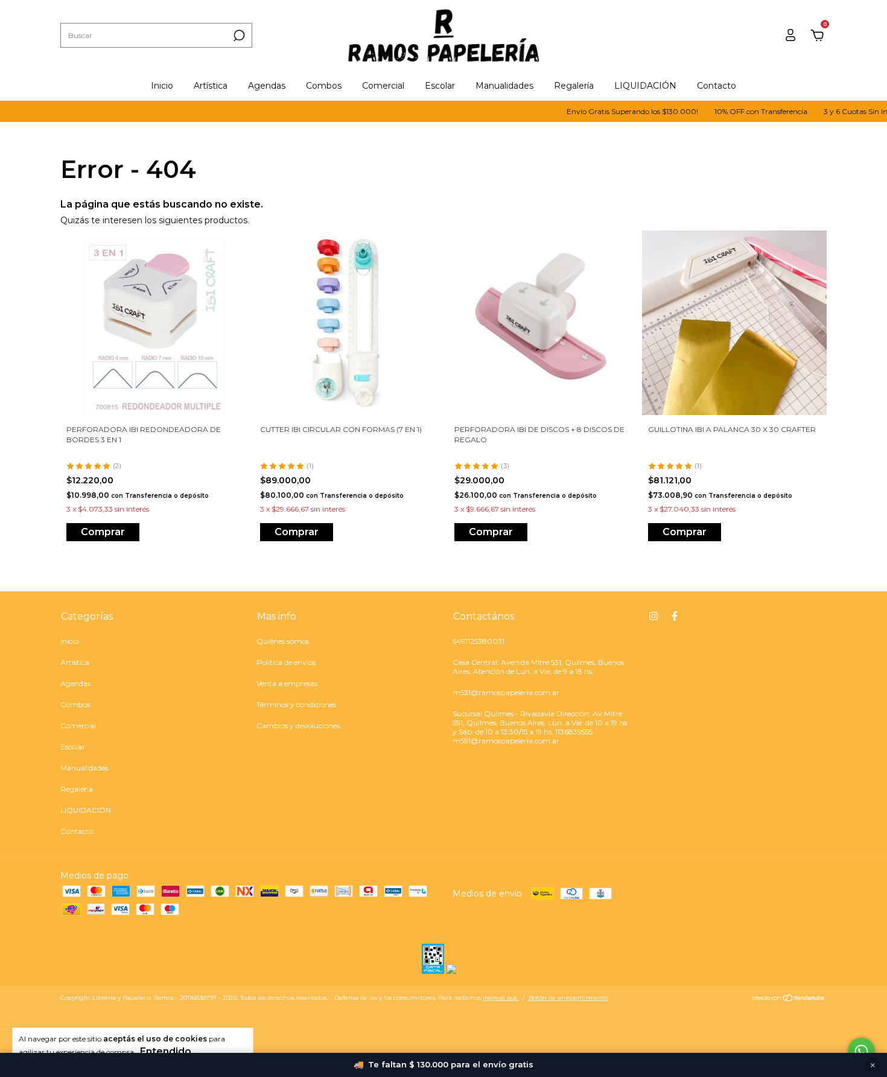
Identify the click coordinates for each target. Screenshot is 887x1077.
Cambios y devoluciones (298, 725)
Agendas (266, 85)
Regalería (574, 85)
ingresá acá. (500, 998)
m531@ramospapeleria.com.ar (506, 692)
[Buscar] (238, 36)
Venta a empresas (286, 683)
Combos (324, 85)
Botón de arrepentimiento (568, 998)
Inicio (162, 85)
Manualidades (504, 85)
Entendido (165, 1051)
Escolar (440, 85)
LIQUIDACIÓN (645, 85)
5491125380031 (478, 641)
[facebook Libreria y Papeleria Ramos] (674, 616)
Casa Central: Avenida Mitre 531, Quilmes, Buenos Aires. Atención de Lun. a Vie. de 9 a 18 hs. (538, 667)
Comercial (383, 85)
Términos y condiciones (296, 704)
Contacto (716, 85)
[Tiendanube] (789, 999)
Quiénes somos (282, 641)
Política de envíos (286, 662)
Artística (210, 85)
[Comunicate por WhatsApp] (861, 1051)
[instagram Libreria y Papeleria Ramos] (653, 616)
